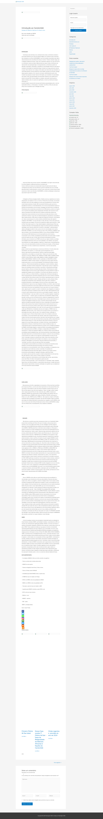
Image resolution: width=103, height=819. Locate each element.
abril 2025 (71, 94)
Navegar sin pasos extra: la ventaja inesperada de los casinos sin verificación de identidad (78, 70)
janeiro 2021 (72, 106)
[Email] (23, 621)
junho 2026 (71, 89)
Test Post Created (73, 67)
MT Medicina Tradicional (31, 30)
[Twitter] (23, 613)
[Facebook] (23, 611)
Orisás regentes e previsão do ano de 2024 (53, 733)
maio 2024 (71, 96)
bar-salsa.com (72, 39)
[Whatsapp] (23, 616)
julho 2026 (71, 88)
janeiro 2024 (72, 98)
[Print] (23, 625)
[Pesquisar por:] (78, 8)
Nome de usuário (74, 17)
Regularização (72, 54)
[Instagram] (23, 618)
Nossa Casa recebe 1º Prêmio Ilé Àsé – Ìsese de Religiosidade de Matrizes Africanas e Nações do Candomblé (40, 739)
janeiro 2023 (72, 102)
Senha (71, 22)
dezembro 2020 (72, 108)
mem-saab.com (72, 45)
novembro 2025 (72, 92)
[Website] (54, 796)
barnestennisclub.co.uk (74, 41)
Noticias (71, 49)
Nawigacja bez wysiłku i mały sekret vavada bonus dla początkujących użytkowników (76, 63)
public (70, 52)
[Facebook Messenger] (23, 623)
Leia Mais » (24, 736)
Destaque (24, 30)
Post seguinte (57, 762)
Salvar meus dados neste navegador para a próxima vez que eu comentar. (38, 800)
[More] (23, 628)
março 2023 (71, 100)
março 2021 (71, 104)
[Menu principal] (86, 1)
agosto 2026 (72, 85)
